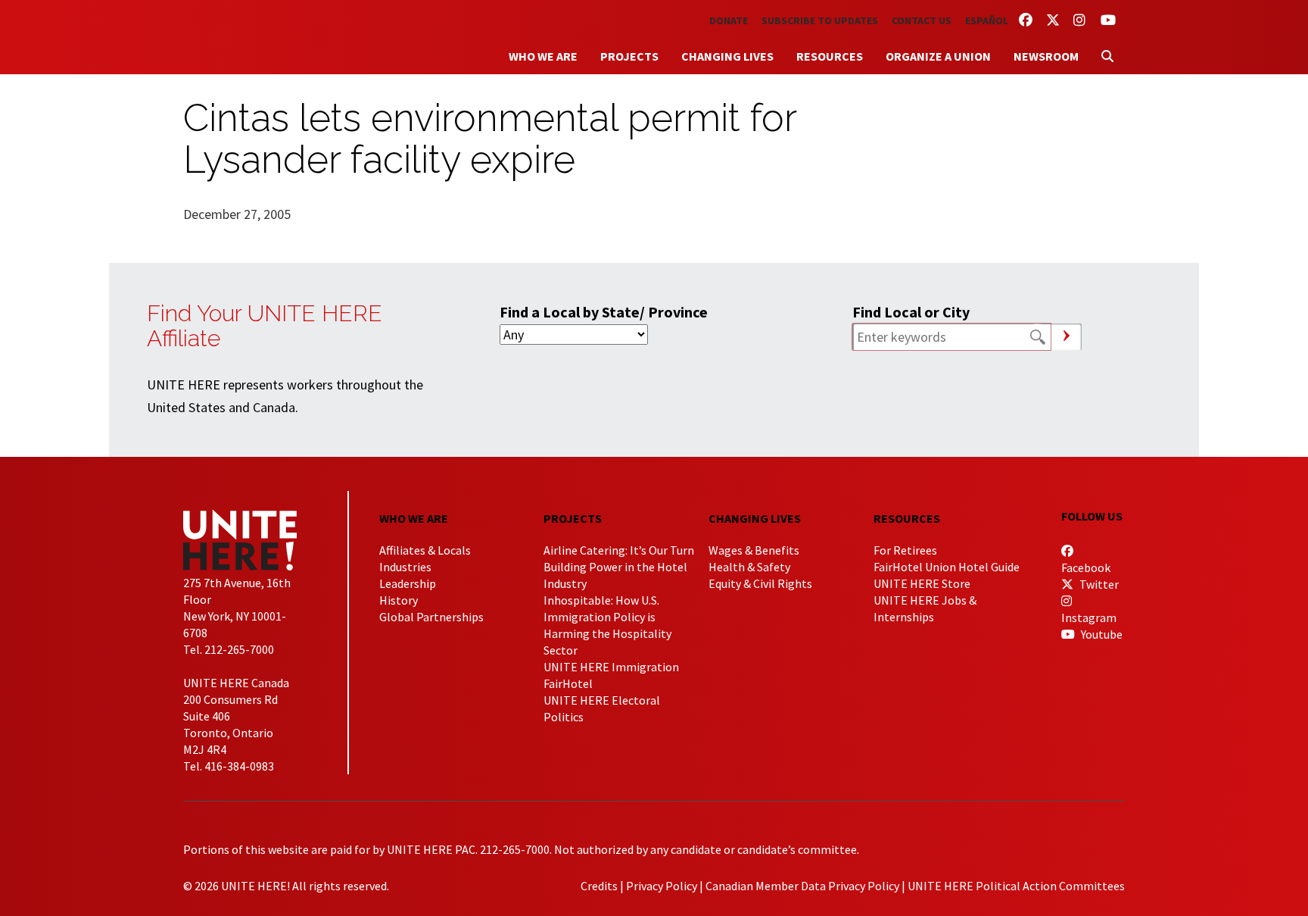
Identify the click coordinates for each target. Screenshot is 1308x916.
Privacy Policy (661, 885)
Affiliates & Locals (425, 550)
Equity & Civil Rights (760, 583)
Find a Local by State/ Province (604, 311)
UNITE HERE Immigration (611, 666)
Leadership (407, 583)
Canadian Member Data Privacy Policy (802, 885)
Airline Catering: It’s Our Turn (618, 550)
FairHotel (568, 683)
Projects (629, 56)
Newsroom (1046, 56)
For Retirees (905, 550)
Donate (728, 20)
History (398, 600)
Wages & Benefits (753, 550)
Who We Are (543, 56)
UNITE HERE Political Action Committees (1016, 885)
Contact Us (921, 20)
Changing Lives (727, 56)
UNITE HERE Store (922, 583)
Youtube (1101, 634)
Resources (829, 56)
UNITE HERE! (266, 37)
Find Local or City (911, 311)
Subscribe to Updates (819, 20)
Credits (599, 885)
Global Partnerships (431, 616)
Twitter (1098, 584)
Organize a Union (938, 56)
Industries (405, 566)
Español (986, 20)
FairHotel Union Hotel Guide (947, 566)
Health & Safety (749, 566)
